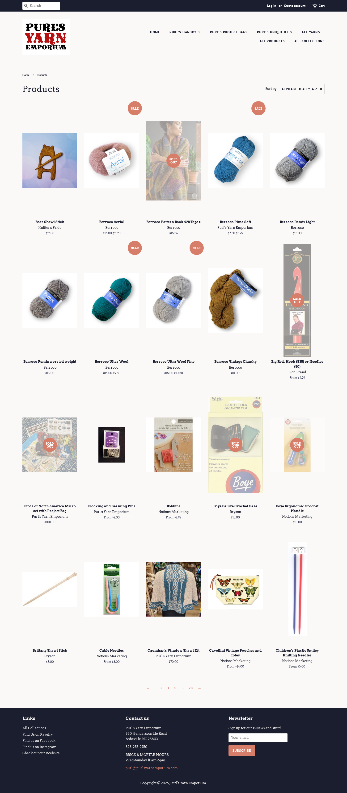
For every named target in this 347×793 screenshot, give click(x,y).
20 (191, 688)
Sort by (271, 89)
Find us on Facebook (38, 741)
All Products (272, 41)
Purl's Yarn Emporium (188, 783)
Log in (271, 6)
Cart (322, 6)
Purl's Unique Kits (274, 32)
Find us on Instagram (39, 747)
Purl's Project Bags (229, 32)
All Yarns (311, 32)
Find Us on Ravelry (37, 734)
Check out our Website (41, 753)
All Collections (309, 41)
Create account (294, 6)
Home (155, 32)
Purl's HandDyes (184, 32)
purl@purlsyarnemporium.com (152, 768)
